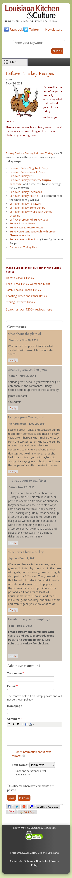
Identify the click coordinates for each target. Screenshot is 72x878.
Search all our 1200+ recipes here (29, 309)
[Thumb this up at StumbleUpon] (24, 807)
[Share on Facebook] (9, 807)
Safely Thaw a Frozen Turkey (23, 290)
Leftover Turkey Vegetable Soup (29, 168)
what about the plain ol (24, 334)
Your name (15, 673)
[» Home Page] (32, 18)
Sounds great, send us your (27, 370)
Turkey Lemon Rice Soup (25, 239)
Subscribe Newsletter (36, 861)
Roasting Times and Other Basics (26, 296)
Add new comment (48, 807)
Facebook (16, 29)
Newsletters (53, 29)
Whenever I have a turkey (26, 552)
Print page (29, 812)
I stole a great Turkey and (26, 417)
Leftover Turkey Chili (22, 176)
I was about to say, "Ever (27, 481)
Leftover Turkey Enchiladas (26, 192)
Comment (15, 718)
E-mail (12, 686)
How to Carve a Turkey (20, 278)
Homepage (14, 706)
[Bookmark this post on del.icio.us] (31, 807)
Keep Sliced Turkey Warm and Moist (28, 284)
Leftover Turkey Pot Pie (24, 195)
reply (13, 360)
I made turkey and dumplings (29, 619)
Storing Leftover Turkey (20, 302)
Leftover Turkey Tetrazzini (25, 203)
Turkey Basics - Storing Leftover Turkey (29, 153)
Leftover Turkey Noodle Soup (27, 172)
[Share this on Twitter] (16, 807)
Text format (20, 765)
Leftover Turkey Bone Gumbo (27, 207)
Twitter (34, 29)
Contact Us (16, 861)
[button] (9, 724)
